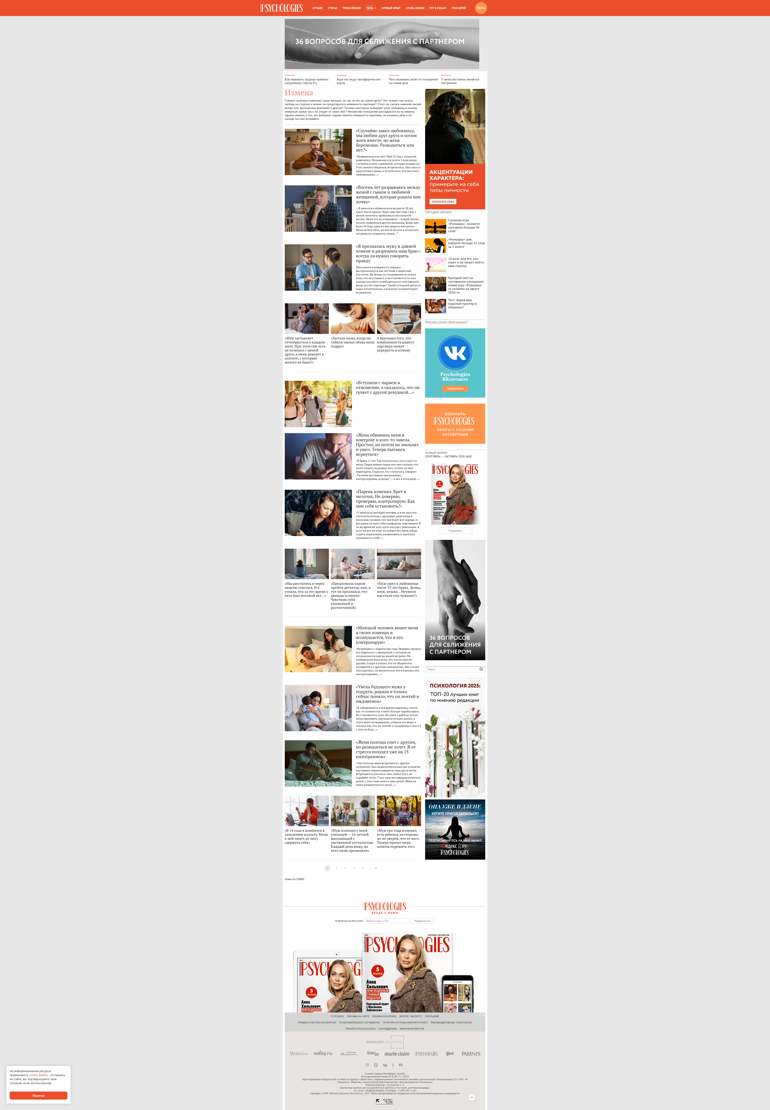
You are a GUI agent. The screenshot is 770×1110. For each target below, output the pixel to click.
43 (376, 868)
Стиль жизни (415, 8)
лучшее (317, 8)
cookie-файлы (38, 1075)
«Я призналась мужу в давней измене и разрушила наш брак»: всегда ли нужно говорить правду (388, 253)
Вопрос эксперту (410, 1016)
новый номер (436, 452)
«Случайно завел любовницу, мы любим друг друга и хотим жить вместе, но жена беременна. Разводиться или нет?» (386, 140)
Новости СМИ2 (294, 879)
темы (369, 8)
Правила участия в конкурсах (317, 1022)
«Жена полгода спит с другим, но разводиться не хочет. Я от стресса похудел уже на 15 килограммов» (386, 749)
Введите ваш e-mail (377, 921)
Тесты (481, 8)
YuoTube (400, 1065)
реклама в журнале (384, 1016)
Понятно (38, 1096)
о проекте (337, 1016)
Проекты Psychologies (360, 1029)
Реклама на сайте (358, 1016)
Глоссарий (458, 8)
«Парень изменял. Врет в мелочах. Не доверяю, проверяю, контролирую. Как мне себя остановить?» (385, 498)
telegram (376, 1065)
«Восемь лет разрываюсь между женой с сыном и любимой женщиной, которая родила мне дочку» (388, 194)
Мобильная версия (412, 1029)
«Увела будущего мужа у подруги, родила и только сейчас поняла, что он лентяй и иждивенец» (387, 694)
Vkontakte (385, 1065)
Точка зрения (351, 8)
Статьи (332, 8)
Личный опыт (391, 8)
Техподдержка (387, 1029)
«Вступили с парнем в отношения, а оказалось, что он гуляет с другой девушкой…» (387, 387)
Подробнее (455, 530)
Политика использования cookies (405, 1022)
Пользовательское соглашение (359, 1022)
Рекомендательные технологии (451, 1022)
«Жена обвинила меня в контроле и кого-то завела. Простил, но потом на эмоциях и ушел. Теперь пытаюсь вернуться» (387, 445)
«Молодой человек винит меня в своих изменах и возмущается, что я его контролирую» (387, 635)
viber (367, 1065)
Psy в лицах (437, 8)
